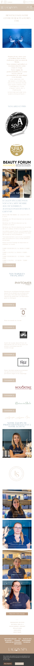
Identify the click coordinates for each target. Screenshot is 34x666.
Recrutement (26, 640)
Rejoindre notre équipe (17, 614)
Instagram (18, 644)
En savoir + (8, 640)
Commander (8, 265)
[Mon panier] (31, 7)
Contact (9, 2)
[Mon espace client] (28, 7)
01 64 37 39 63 (30, 2)
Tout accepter (19, 663)
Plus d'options (7, 663)
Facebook (26, 642)
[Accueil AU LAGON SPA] (10, 7)
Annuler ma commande (13, 642)
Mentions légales (10, 639)
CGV (19, 639)
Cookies (17, 640)
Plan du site (27, 639)
